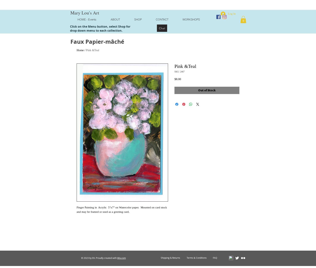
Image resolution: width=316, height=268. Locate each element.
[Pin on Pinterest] (184, 104)
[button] (243, 19)
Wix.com (121, 257)
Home (80, 50)
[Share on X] (197, 104)
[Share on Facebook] (177, 104)
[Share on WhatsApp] (191, 104)
